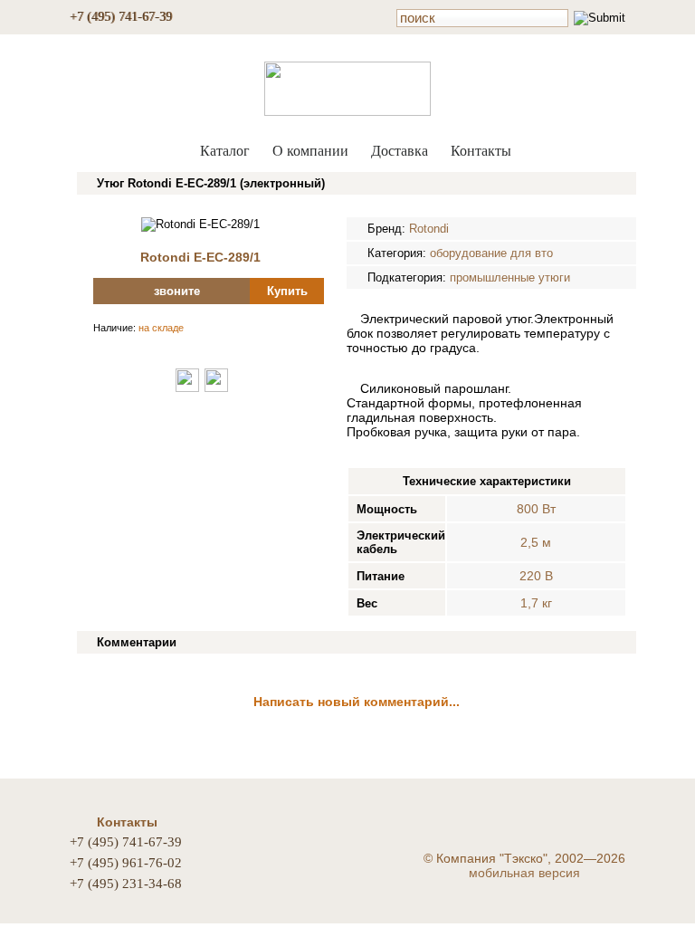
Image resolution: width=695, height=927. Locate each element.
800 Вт (536, 509)
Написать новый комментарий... (356, 701)
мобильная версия (524, 872)
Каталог (225, 150)
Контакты (481, 150)
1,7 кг (536, 603)
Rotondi (429, 228)
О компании (310, 150)
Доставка (399, 150)
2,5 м (535, 542)
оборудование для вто (491, 253)
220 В (536, 576)
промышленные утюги (510, 277)
